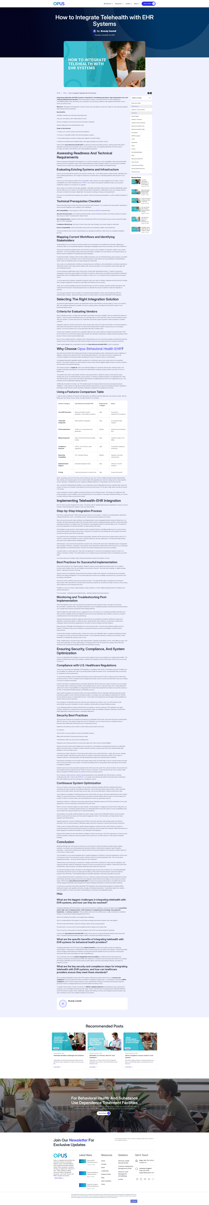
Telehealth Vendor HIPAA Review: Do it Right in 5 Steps (145, 229)
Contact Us (142, 1162)
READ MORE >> (59, 1178)
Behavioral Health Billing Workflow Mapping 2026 (145, 191)
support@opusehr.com (146, 1173)
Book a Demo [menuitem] (147, 3)
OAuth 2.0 (98, 210)
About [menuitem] (136, 3)
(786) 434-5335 (144, 1170)
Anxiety (133, 149)
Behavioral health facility (138, 129)
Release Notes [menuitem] (106, 1174)
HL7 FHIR (83, 182)
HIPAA (119, 101)
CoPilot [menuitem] (120, 1179)
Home (58, 93)
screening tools (136, 171)
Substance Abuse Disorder (138, 122)
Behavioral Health (136, 103)
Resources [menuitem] (118, 3)
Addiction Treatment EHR (138, 109)
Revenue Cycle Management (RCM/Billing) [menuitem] (123, 1174)
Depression (134, 142)
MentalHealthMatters (137, 152)
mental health (135, 116)
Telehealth (134, 113)
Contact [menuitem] (128, 3)
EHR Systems (135, 106)
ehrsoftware (135, 132)
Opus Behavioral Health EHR (99, 349)
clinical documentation (137, 165)
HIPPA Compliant (136, 135)
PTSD (133, 139)
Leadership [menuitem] (105, 1171)
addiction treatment (137, 119)
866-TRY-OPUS (149, 1160)
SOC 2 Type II (71, 777)
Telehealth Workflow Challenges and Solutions (69, 1055)
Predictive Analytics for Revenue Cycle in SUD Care (146, 200)
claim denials (135, 162)
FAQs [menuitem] (103, 1184)
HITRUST (81, 777)
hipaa (133, 145)
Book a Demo (103, 1113)
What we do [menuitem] (107, 3)
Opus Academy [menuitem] (106, 1181)
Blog (64, 93)
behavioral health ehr (137, 158)
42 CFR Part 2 (63, 334)
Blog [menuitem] (102, 1177)
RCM (133, 155)
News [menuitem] (103, 1167)
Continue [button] (134, 1201)
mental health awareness (138, 168)
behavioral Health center (138, 126)
